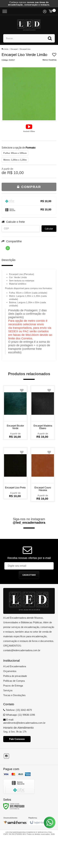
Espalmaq (52, 60)
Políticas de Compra (14, 680)
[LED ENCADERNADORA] (29, 24)
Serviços (8, 690)
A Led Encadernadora (14, 666)
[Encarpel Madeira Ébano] (42, 412)
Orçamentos (9, 671)
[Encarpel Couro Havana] (42, 474)
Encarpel (14, 49)
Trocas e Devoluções (14, 695)
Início (6, 49)
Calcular (49, 228)
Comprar (30, 187)
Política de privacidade (15, 676)
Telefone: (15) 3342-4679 (18, 710)
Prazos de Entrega (13, 685)
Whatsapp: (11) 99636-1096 (20, 714)
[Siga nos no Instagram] (6, 756)
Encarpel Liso (25, 49)
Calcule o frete (15, 221)
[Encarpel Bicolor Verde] (15, 412)
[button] (29, 127)
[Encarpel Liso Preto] (15, 473)
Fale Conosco (17, 739)
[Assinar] (29, 575)
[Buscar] (50, 38)
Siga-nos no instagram (29, 520)
